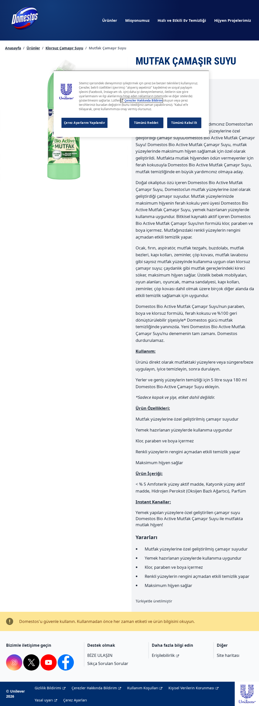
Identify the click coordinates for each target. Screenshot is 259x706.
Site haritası (228, 655)
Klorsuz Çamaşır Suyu (64, 48)
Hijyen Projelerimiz (232, 20)
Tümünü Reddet (146, 123)
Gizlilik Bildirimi (48, 687)
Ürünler (109, 20)
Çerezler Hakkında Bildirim (94, 687)
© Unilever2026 (15, 694)
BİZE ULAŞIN (100, 655)
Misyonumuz (137, 20)
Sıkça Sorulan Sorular (107, 663)
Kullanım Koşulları (142, 687)
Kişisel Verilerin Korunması (191, 687)
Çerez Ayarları (75, 700)
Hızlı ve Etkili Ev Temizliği (182, 20)
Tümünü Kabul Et (184, 123)
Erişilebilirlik (163, 655)
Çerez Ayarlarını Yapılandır (84, 123)
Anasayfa (13, 48)
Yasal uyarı (44, 700)
